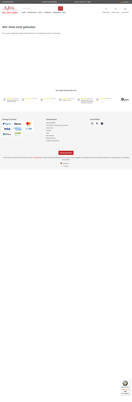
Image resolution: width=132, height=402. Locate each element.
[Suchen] (60, 8)
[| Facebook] (102, 124)
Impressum (49, 128)
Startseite (57, 33)
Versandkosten (37, 157)
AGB (47, 133)
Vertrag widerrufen (66, 153)
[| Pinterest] (97, 124)
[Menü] (128, 381)
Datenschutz (50, 135)
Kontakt (48, 130)
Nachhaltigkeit (50, 123)
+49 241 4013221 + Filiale (82, 2)
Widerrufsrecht (51, 138)
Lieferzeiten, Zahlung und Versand (57, 125)
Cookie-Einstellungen (52, 141)
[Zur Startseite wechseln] (10, 9)
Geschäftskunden (7, 2)
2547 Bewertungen (8, 110)
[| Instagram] (92, 124)
